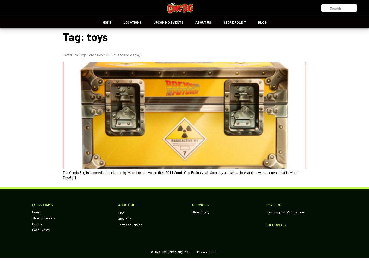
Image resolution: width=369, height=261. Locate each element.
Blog (262, 22)
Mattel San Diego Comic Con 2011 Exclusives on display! (102, 55)
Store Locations (43, 218)
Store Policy (234, 22)
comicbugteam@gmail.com (285, 212)
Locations (132, 22)
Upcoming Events (168, 22)
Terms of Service (130, 225)
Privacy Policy (206, 252)
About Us (203, 22)
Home (107, 22)
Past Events (41, 230)
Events (37, 224)
